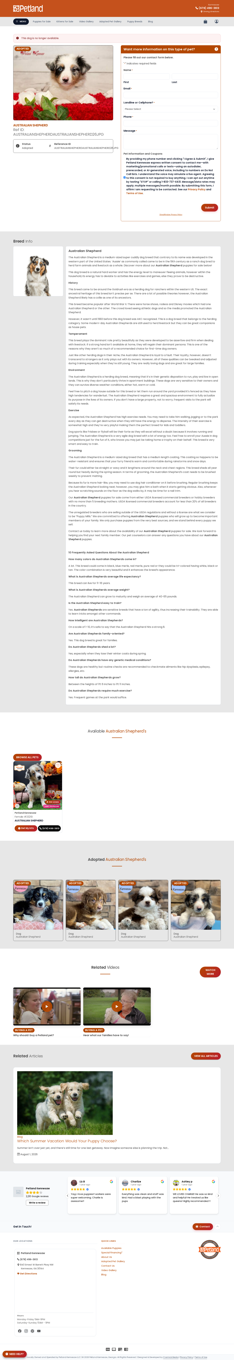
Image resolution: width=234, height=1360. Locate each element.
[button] (218, 1195)
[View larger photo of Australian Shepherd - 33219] (58, 765)
